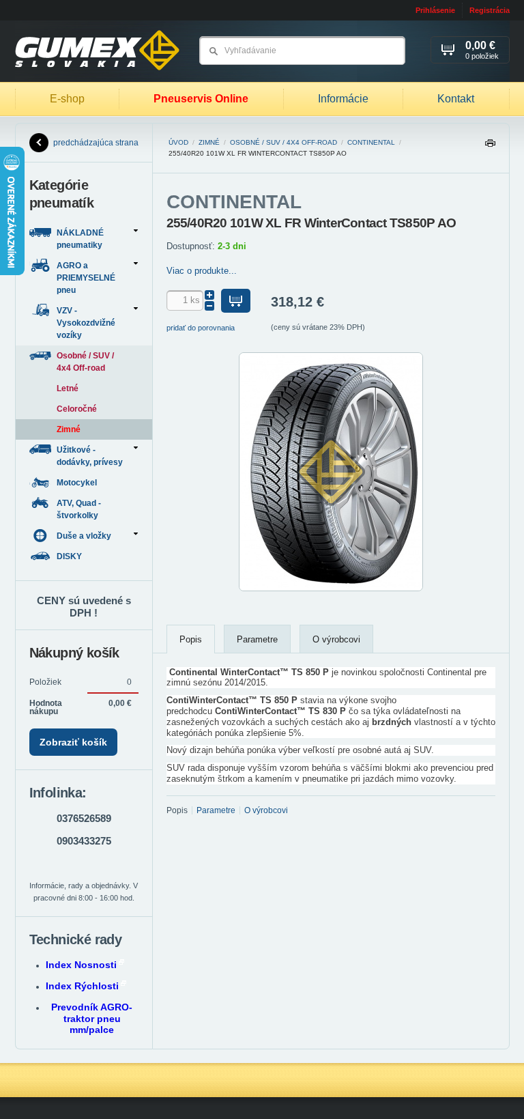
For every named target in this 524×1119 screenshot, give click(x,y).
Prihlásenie (435, 10)
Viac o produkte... (201, 271)
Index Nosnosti (81, 964)
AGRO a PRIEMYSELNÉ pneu (86, 278)
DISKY (70, 556)
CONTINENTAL (371, 142)
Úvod (178, 142)
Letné (67, 388)
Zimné (209, 142)
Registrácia (489, 10)
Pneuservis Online (201, 98)
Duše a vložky (84, 536)
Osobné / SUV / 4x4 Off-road (283, 142)
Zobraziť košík (73, 742)
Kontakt (455, 98)
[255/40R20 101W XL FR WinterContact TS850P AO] (331, 588)
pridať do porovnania (200, 328)
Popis (190, 639)
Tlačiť (490, 146)
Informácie (343, 98)
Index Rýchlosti (82, 985)
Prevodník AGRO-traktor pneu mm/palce (91, 1019)
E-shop (67, 98)
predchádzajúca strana (96, 142)
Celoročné (77, 409)
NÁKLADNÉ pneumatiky (80, 239)
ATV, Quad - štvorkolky (79, 509)
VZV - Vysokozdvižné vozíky (86, 323)
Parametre (257, 639)
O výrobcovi (336, 639)
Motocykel (78, 482)
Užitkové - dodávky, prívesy (90, 456)
